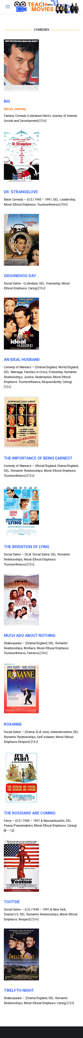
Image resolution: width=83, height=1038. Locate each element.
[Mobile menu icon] (8, 6)
